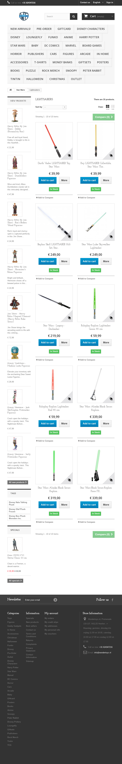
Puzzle (31, 70)
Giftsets (84, 62)
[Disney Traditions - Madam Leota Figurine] (14, 352)
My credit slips (51, 622)
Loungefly (34, 37)
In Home (103, 54)
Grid (107, 109)
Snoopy (71, 70)
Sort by (38, 107)
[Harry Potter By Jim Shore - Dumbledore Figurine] (14, 162)
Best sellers (31, 626)
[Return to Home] (10, 90)
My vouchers (50, 634)
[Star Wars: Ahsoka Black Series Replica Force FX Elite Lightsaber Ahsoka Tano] (96, 384)
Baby (34, 45)
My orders (49, 618)
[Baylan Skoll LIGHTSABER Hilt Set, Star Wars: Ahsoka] (54, 222)
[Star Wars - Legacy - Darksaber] (54, 303)
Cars (53, 54)
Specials (14, 530)
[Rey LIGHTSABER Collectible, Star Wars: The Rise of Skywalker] (96, 141)
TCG (9, 745)
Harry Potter (89, 37)
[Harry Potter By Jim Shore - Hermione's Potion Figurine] (14, 256)
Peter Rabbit (92, 70)
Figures (68, 54)
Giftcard (64, 29)
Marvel (70, 45)
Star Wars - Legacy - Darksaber (54, 327)
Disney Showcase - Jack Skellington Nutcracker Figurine (18, 410)
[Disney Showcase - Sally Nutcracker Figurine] (14, 443)
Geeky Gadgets (14, 626)
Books (15, 70)
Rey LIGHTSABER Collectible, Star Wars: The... (96, 165)
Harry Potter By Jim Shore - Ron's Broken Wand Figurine (17, 223)
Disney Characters (91, 29)
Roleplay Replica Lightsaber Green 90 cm (96, 327)
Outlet (76, 79)
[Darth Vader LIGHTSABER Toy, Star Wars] (54, 141)
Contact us (85, 2)
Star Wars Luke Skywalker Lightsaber (96, 246)
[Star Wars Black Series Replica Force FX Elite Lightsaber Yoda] (96, 465)
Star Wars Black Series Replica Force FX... (96, 490)
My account (51, 613)
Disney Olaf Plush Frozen (17, 510)
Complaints (31, 644)
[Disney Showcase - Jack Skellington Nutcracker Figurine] (14, 396)
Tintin (15, 79)
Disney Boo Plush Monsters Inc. (17, 517)
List (113, 109)
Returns (29, 640)
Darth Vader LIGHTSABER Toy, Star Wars (54, 165)
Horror (16, 54)
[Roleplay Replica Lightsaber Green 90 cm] (96, 303)
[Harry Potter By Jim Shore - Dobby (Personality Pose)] (14, 115)
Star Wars (17, 45)
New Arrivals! (20, 29)
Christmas (57, 79)
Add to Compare (45, 198)
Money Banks (62, 62)
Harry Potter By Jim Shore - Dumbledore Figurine (17, 176)
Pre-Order (44, 29)
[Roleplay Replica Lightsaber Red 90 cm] (54, 384)
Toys (9, 618)
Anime (68, 37)
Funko (53, 37)
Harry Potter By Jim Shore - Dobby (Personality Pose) (17, 129)
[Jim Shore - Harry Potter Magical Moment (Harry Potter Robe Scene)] (14, 303)
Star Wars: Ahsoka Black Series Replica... (96, 408)
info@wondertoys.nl (102, 652)
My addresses (51, 626)
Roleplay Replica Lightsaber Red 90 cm (54, 408)
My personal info (52, 630)
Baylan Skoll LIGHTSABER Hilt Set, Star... (54, 246)
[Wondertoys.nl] (23, 16)
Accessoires (19, 62)
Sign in (109, 2)
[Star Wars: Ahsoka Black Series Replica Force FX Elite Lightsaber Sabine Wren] (54, 465)
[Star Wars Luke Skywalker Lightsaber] (96, 222)
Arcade (85, 54)
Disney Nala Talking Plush (18, 503)
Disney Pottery (14, 722)
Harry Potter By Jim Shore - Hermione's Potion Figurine (17, 269)
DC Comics (51, 45)
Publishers (36, 54)
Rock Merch (51, 70)
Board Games (92, 45)
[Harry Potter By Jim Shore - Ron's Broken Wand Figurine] (14, 209)
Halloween (34, 79)
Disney (15, 37)
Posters (103, 62)
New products (18, 101)
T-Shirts (40, 62)
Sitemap (30, 661)
